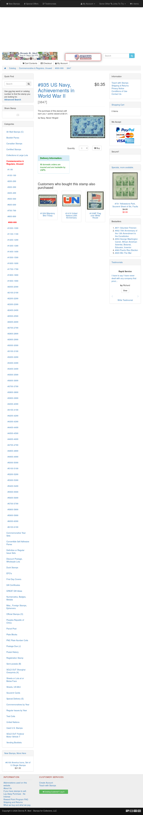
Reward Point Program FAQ (15, 799)
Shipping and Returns (13, 802)
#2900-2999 (12, 339)
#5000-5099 (12, 462)
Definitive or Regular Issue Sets (15, 551)
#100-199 (11, 175)
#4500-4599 (12, 433)
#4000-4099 (12, 403)
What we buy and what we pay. (17, 805)
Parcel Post (11, 628)
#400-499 (11, 192)
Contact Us (116, 94)
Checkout (47, 63)
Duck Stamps (12, 567)
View (125, 290)
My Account (62, 63)
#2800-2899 (12, 333)
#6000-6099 (12, 521)
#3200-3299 (12, 357)
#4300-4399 (12, 421)
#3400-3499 (12, 368)
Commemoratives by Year (17, 704)
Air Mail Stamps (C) (15, 131)
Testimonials (117, 262)
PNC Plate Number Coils (17, 640)
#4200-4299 (12, 415)
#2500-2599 (12, 316)
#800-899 (11, 216)
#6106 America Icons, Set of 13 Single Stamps (17, 764)
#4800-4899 (12, 450)
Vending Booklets (14, 742)
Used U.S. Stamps (14, 728)
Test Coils (10, 716)
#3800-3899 (12, 392)
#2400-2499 (12, 310)
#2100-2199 (12, 292)
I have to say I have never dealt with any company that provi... (124, 278)
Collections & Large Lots (17, 155)
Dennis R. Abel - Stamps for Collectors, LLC (37, 810)
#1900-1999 (12, 280)
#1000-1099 (12, 228)
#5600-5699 (12, 497)
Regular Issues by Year (16, 710)
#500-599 (11, 198)
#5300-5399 (12, 480)
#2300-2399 (12, 304)
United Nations (12, 722)
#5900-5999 (12, 515)
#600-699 (11, 204)
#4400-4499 (12, 427)
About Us (7, 788)
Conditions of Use (119, 91)
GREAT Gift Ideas (14, 590)
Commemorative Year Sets (16, 534)
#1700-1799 (12, 269)
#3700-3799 (12, 386)
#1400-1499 (12, 251)
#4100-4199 (12, 409)
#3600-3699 (12, 380)
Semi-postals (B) (13, 663)
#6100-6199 (12, 527)
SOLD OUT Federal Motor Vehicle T (15, 735)
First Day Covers (13, 579)
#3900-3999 (12, 398)
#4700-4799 (12, 445)
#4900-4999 (12, 456)
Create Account (46, 782)
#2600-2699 (12, 321)
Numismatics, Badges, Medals (16, 598)
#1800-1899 (12, 275)
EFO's (9, 573)
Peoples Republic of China (15, 621)
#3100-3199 (12, 351)
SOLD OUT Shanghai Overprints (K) (15, 671)
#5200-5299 (12, 474)
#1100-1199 (12, 233)
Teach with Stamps (120, 82)
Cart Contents (30, 63)
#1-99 (9, 169)
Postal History (12, 652)
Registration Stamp (14, 657)
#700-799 (11, 210)
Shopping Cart (118, 104)
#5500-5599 (12, 491)
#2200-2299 (12, 298)
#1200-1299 (12, 239)
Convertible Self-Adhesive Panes (17, 543)
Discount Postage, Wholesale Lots (14, 560)
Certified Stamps (13, 149)
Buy (98, 148)
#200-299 (11, 181)
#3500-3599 (12, 374)
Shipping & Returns (120, 85)
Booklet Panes (12, 137)
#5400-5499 (12, 486)
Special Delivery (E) (15, 698)
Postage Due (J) (13, 646)
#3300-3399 (12, 362)
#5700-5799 (12, 503)
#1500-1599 (12, 257)
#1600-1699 (12, 263)
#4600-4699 (12, 439)
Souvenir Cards (13, 692)
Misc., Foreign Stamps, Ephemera (16, 607)
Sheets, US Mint (13, 686)
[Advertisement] (71, 29)
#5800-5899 (12, 509)
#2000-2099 (12, 286)
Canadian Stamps (14, 143)
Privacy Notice (118, 88)
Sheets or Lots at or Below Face (15, 679)
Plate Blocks (11, 634)
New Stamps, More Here (15, 753)
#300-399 (11, 187)
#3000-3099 (12, 345)
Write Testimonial (125, 300)
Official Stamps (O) (14, 614)
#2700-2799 (12, 327)
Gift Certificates (13, 585)
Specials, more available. (123, 167)
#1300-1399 (12, 245)
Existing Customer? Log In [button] (54, 791)
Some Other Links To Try (111, 3)
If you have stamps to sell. (15, 791)
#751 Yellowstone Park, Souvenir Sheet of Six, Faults (125, 205)
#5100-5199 (12, 468)
